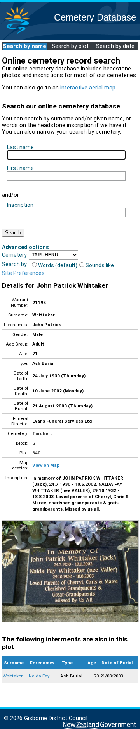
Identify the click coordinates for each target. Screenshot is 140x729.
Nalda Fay (39, 676)
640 (36, 453)
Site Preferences (23, 273)
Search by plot (70, 46)
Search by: (15, 264)
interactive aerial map (88, 87)
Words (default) (57, 265)
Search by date (115, 46)
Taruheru (42, 433)
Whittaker (13, 676)
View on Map (46, 465)
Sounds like (100, 265)
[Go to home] (17, 34)
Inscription (20, 205)
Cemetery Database (95, 17)
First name (20, 168)
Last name (20, 147)
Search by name (24, 46)
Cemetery (14, 255)
